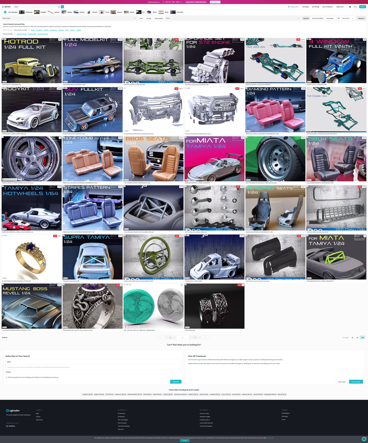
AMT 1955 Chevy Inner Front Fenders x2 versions (257, 281)
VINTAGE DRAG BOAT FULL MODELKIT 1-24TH (74, 84)
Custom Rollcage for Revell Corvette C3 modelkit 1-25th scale (139, 232)
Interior (46, 30)
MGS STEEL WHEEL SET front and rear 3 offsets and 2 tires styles (261, 183)
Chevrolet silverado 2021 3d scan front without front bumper (139, 133)
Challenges (285, 416)
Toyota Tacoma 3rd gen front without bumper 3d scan (198, 133)
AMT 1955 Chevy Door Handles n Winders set (196, 232)
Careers (38, 416)
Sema (33, 30)
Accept (185, 440)
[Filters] (339, 18)
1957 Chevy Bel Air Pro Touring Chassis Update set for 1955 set (322, 133)
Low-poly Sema (22, 34)
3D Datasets (121, 416)
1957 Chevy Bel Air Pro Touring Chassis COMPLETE (258, 84)
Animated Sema (43, 34)
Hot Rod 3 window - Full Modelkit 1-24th (316, 84)
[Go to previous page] (170, 337)
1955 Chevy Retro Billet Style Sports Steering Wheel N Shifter (138, 281)
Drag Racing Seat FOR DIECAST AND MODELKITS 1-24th (259, 232)
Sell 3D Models (204, 410)
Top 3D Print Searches (206, 426)
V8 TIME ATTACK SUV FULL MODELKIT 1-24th (74, 133)
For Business (121, 413)
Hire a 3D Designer (123, 420)
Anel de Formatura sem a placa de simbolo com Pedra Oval (16, 281)
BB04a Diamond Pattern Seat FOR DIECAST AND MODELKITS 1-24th (262, 133)
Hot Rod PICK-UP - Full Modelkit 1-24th (11, 84)
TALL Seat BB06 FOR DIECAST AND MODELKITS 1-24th (137, 183)
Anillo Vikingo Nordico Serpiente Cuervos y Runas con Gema (77, 330)
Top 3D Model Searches (206, 423)
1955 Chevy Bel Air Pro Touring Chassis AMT (134, 84)
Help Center (39, 420)
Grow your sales (204, 413)
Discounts (121, 429)
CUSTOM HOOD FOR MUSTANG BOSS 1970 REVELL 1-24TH (16, 330)
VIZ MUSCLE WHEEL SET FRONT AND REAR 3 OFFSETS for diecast (17, 183)
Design (72, 30)
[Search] (62, 6)
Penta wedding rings (190, 330)
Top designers (286, 413)
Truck (67, 30)
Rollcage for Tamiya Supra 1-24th (71, 281)
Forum (283, 419)
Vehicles (61, 30)
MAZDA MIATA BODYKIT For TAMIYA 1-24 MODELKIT (197, 183)
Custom (78, 30)
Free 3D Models (122, 423)
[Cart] (350, 6)
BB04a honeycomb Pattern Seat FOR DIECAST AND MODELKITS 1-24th (80, 183)
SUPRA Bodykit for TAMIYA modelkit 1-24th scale (14, 133)
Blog (37, 413)
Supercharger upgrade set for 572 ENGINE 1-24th (197, 84)
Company (38, 410)
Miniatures (53, 30)
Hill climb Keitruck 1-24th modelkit (193, 281)
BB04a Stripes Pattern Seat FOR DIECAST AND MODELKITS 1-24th (79, 232)
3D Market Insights (205, 416)
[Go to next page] (195, 337)
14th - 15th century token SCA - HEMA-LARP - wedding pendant (139, 330)
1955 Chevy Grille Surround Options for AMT (317, 232)
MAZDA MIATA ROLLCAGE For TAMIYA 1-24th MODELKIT (320, 281)
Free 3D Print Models (124, 426)
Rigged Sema (32, 34)
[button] (58, 6)
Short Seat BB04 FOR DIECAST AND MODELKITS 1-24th (320, 183)
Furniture (39, 30)
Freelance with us (205, 420)
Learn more (270, 438)
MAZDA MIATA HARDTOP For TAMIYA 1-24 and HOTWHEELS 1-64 (17, 232)
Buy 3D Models (122, 410)
